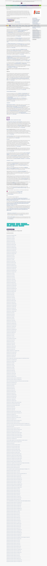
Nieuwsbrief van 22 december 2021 (11, 323)
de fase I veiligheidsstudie (22, 30)
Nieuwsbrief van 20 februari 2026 (11, 244)
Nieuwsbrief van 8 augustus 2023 (11, 291)
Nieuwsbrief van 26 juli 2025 (10, 255)
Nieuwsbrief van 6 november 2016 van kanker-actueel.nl (14, 435)
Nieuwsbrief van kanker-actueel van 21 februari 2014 (14, 497)
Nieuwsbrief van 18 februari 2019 (11, 391)
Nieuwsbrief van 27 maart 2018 (11, 408)
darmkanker (20, 125)
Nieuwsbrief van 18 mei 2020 (11, 368)
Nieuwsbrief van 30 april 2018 (11, 406)
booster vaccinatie (15, 163)
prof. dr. (9, 164)
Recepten (35, 25)
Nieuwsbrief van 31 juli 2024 (10, 273)
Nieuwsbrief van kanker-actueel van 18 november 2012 (14, 532)
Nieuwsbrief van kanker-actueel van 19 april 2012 (13, 543)
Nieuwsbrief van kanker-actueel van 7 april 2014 (13, 494)
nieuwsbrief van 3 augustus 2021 (11, 332)
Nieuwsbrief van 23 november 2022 (11, 305)
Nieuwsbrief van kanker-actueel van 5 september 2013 (14, 508)
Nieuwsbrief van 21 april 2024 (11, 277)
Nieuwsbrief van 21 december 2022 (11, 303)
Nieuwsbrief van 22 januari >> (36, 36)
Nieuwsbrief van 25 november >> (36, 38)
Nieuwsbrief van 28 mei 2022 (11, 315)
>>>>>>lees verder (18, 27)
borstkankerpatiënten (17, 63)
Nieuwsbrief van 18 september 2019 (12, 382)
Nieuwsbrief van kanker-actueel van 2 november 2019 (14, 379)
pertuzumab (9, 67)
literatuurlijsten (18, 224)
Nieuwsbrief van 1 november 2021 (11, 326)
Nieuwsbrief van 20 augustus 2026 (11, 235)
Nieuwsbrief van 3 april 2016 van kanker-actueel (13, 449)
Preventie (8, 139)
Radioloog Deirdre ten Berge (11, 104)
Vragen (29, 25)
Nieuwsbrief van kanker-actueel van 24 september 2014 (14, 484)
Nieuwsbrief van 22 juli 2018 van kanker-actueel (13, 403)
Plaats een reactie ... (10, 229)
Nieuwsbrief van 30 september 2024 (12, 270)
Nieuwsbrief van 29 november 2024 (11, 267)
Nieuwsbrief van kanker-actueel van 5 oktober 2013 (14, 506)
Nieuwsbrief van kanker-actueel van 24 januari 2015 (14, 476)
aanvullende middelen (24, 223)
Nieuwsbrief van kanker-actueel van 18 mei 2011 (13, 555)
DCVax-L (19, 23)
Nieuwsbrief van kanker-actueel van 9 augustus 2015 (14, 464)
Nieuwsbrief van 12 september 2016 (12, 438)
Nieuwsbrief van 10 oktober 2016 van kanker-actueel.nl (14, 437)
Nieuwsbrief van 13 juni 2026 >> (36, 32)
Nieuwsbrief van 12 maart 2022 (11, 320)
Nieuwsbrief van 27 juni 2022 (11, 314)
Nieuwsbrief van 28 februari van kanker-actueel (13, 452)
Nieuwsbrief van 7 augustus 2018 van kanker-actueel (14, 402)
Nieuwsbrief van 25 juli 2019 (10, 385)
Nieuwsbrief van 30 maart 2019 (11, 390)
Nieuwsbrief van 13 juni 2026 (11, 238)
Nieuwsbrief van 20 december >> (36, 37)
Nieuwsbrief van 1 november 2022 (11, 306)
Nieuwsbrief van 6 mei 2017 (10, 426)
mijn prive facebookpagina (22, 171)
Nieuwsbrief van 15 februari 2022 (11, 321)
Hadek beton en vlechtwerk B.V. (12, 213)
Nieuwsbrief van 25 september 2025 (12, 252)
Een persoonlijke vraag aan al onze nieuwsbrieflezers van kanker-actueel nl (17, 440)
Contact (38, 25)
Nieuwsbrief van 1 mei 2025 (10, 259)
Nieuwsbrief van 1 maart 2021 (11, 344)
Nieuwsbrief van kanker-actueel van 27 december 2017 (14, 412)
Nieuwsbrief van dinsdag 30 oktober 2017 (12, 415)
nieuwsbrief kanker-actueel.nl (11, 223)
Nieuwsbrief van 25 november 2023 (11, 285)
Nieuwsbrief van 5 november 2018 (11, 397)
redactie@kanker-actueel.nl (15, 168)
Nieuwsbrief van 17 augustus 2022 (11, 311)
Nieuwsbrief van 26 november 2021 (11, 324)
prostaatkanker (17, 59)
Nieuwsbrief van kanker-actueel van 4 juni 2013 (13, 514)
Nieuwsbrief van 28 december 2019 (11, 376)
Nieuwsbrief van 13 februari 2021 (11, 346)
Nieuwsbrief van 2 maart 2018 (11, 409)
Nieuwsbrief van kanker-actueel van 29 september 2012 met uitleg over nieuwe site (18, 537)
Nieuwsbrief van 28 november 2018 (11, 396)
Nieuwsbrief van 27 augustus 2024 (11, 271)
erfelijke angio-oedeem (23, 44)
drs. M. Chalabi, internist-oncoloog (16, 50)
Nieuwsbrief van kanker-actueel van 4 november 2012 (14, 534)
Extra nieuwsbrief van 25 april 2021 (11, 338)
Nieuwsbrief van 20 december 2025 (11, 247)
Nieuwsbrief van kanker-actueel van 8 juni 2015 (13, 467)
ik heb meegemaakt (25, 178)
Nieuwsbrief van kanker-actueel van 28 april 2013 (13, 517)
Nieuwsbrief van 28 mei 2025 (11, 258)
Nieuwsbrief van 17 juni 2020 (11, 365)
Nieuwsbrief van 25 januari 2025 (11, 264)
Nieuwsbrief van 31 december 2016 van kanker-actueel (14, 432)
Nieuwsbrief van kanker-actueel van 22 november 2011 (14, 549)
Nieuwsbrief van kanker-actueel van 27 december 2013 (14, 502)
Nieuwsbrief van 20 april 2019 (11, 388)
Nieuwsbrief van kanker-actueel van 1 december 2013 (14, 503)
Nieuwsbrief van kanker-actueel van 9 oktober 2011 (14, 550)
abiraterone (9, 58)
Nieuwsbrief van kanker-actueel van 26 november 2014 (14, 479)
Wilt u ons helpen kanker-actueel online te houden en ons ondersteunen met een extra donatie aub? (18, 358)
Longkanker (8, 102)
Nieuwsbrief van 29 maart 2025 (11, 261)
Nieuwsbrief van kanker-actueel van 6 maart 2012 (13, 544)
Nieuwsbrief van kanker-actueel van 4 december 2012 (14, 531)
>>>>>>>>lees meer (18, 36)
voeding (8, 224)
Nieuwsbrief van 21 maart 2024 (11, 279)
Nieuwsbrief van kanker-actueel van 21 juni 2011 (13, 553)
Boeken (8, 129)
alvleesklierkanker (21, 31)
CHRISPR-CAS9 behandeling (12, 43)
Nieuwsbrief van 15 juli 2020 (10, 362)
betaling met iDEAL (20, 191)
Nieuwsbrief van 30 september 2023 (12, 288)
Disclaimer (13, 25)
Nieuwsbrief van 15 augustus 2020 (11, 361)
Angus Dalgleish (12, 164)
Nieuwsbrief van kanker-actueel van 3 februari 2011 (14, 558)
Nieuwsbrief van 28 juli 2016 (10, 443)
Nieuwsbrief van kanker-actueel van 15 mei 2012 (13, 541)
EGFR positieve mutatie (24, 113)
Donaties (20, 25)
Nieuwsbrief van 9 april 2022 (10, 318)
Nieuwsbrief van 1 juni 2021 (10, 335)
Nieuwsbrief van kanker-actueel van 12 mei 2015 (13, 470)
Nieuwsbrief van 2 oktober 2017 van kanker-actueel (14, 417)
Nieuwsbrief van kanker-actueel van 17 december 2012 (14, 529)
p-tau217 (22, 154)
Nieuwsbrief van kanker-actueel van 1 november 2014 (14, 481)
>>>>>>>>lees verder (26, 60)
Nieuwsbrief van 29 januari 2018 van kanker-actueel (14, 411)
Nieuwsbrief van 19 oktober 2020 (11, 355)
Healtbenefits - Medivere (10, 205)
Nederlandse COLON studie (12, 121)
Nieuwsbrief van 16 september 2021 (12, 329)
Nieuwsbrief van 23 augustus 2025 (11, 253)
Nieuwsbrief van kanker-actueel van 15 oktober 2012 (14, 535)
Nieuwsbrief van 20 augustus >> (36, 30)
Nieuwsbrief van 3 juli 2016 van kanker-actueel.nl (13, 444)
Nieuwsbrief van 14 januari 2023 (11, 302)
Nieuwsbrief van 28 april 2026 (11, 241)
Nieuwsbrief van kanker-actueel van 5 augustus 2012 (14, 538)
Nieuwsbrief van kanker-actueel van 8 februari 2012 (14, 546)
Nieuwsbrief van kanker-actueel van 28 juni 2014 (13, 490)
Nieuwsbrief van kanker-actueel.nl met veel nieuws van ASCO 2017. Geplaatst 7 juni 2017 (18, 423)
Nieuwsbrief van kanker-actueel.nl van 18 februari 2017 (14, 429)
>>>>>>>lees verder (12, 47)
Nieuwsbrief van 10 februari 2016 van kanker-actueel (14, 453)
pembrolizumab (20, 40)
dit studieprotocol (19, 43)
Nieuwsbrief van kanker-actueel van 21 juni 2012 (13, 540)
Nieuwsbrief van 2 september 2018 (11, 400)
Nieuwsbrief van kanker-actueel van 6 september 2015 (14, 461)
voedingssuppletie (12, 224)
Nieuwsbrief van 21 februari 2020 (11, 373)
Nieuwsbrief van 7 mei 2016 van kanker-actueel (13, 447)
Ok (21, 3)
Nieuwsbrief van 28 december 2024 (11, 265)
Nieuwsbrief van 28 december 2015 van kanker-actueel (14, 456)
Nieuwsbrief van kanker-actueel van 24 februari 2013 (14, 523)
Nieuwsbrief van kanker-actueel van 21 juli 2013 (13, 511)
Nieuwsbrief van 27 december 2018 (11, 394)
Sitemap (17, 25)
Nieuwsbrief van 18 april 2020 (11, 370)
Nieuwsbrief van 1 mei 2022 (10, 317)
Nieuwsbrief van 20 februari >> (36, 35)
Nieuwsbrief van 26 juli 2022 (10, 312)
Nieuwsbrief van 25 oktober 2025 (11, 250)
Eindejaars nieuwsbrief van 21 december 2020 (13, 350)
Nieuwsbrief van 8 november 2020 (11, 353)
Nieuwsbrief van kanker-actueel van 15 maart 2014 (14, 496)
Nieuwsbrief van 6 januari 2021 (11, 349)
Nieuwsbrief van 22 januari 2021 (11, 347)
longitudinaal (20, 121)
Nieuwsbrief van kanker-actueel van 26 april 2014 (13, 493)
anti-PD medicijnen (36, 27)
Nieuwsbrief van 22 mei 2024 (11, 276)
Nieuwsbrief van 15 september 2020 (12, 359)
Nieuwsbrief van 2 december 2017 (11, 414)
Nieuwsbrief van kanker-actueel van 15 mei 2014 (13, 491)
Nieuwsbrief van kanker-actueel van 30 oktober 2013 (14, 505)
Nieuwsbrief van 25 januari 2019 (11, 393)
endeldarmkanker (10, 32)
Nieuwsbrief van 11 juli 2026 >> (36, 31)
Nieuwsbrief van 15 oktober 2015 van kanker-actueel (14, 459)
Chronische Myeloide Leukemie (11, 91)
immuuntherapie (17, 29)
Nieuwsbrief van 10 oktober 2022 (11, 308)
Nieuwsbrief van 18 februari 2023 (11, 300)
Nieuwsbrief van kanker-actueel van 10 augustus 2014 (14, 487)
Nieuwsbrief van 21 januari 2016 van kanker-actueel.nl (14, 455)
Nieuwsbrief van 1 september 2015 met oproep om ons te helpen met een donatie (18, 462)
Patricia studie (18, 62)
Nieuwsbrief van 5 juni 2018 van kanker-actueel (13, 405)
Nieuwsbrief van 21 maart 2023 (11, 299)
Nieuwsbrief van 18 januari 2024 (11, 282)
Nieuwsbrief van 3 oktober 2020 (11, 356)
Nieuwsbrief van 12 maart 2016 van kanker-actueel (14, 450)
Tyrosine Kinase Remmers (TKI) (18, 107)
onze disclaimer (11, 194)
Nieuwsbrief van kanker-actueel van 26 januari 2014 (14, 499)
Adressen (32, 25)
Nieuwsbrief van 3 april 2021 (10, 341)
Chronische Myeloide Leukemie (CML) (23, 95)
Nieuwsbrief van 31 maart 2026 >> (36, 34)
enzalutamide (14, 58)
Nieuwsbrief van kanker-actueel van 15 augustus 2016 (14, 441)
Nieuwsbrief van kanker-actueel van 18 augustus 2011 (14, 552)
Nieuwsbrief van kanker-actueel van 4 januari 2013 (14, 528)
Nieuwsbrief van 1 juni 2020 (10, 367)
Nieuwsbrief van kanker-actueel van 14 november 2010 (14, 561)
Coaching (26, 25)
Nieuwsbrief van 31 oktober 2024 (11, 268)
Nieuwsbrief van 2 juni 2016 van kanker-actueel (13, 446)
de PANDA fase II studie (23, 49)
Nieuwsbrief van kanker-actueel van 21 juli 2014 (13, 488)
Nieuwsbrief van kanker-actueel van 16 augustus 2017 (14, 420)
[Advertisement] (36, 52)
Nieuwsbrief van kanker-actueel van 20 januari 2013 (14, 526)
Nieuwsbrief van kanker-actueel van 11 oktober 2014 (14, 482)
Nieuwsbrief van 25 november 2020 (11, 352)
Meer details (24, 3)
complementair (18, 223)
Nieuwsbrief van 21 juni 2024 (11, 274)
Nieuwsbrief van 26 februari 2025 (11, 262)
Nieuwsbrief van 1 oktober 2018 (11, 399)
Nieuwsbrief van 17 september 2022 (12, 309)
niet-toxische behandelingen (25, 224)
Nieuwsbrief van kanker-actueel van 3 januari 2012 (14, 547)
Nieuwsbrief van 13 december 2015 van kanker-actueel (14, 458)
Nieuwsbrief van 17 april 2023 (11, 297)
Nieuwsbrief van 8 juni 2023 (10, 294)
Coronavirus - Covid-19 (10, 160)
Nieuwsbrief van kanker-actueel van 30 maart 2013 (14, 520)
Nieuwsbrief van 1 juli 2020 (10, 364)
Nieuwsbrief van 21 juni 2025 (11, 256)
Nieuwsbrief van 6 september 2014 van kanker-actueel (14, 485)
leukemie (19, 93)
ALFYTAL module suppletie (11, 216)
